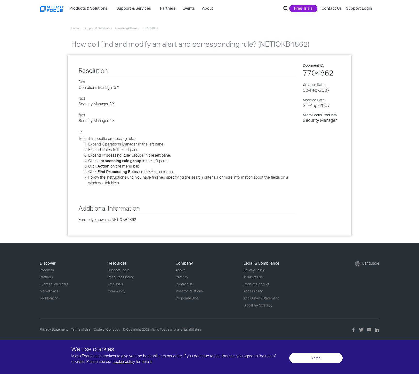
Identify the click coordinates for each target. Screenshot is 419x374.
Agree (316, 358)
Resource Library (121, 277)
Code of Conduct (256, 284)
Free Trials (303, 8)
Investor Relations (189, 291)
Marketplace (49, 291)
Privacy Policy (254, 270)
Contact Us (332, 8)
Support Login (359, 8)
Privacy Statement (54, 329)
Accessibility (253, 291)
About (180, 270)
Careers (182, 277)
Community (116, 291)
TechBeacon (49, 298)
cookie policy (124, 361)
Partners (46, 277)
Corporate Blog (187, 298)
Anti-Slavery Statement (261, 298)
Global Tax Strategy (257, 305)
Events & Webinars (54, 284)
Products (47, 270)
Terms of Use (253, 277)
